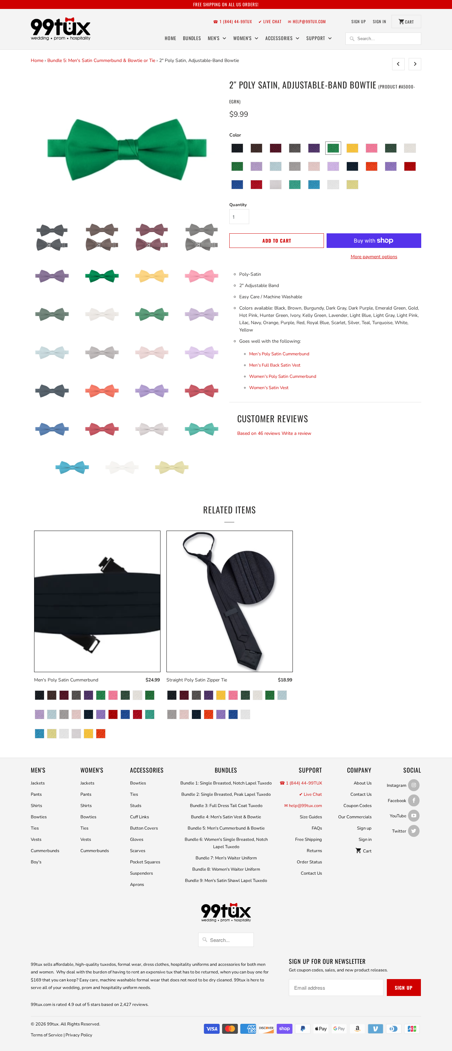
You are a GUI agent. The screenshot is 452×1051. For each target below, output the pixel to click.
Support (316, 37)
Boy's (36, 862)
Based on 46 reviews (258, 433)
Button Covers (144, 828)
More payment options (374, 257)
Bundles (192, 37)
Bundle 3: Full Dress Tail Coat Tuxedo (226, 806)
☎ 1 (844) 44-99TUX (232, 21)
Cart (367, 851)
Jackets (38, 783)
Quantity (238, 205)
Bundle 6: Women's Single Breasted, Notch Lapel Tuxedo (226, 843)
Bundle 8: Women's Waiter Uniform (226, 869)
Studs (135, 806)
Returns (314, 851)
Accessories (279, 37)
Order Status (309, 862)
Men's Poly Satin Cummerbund (279, 354)
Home (170, 37)
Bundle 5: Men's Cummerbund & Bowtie (226, 828)
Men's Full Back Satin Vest (274, 365)
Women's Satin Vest (269, 388)
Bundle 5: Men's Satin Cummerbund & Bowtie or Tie (101, 60)
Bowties (39, 817)
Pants (36, 794)
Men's (214, 37)
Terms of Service (47, 1035)
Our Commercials (355, 817)
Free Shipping (308, 840)
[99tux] (60, 29)
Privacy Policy (79, 1035)
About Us (363, 783)
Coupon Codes (357, 806)
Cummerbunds (45, 851)
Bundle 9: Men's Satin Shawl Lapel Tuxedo (226, 881)
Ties (35, 828)
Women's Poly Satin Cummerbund (282, 377)
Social (412, 770)
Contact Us (311, 873)
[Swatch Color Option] (39, 696)
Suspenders (141, 873)
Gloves (136, 840)
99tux (53, 1024)
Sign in (379, 21)
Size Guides (311, 817)
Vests (36, 840)
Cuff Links (139, 817)
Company (359, 770)
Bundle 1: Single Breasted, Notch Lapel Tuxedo (226, 783)
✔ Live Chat (270, 21)
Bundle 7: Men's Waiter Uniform (226, 858)
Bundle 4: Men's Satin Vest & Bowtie (226, 817)
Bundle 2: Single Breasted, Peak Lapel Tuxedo (226, 794)
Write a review (296, 433)
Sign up (358, 21)
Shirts (36, 806)
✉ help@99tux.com (307, 21)
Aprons (137, 885)
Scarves (137, 851)
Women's (243, 37)
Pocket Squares (145, 862)
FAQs (317, 828)
